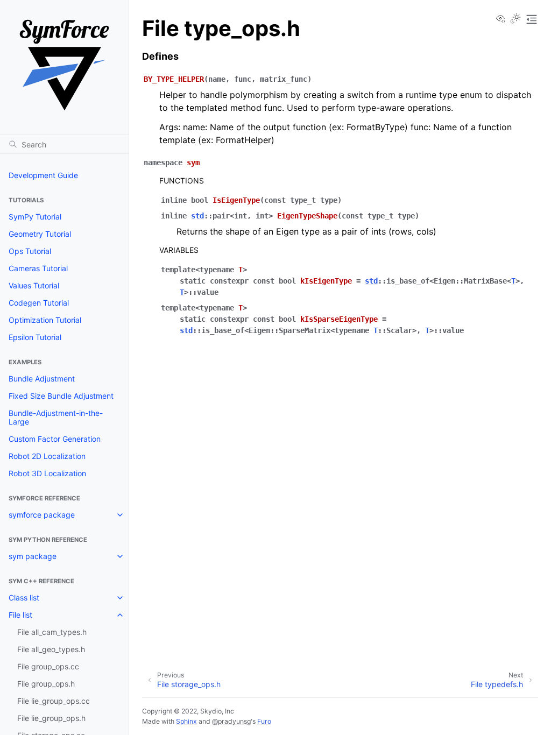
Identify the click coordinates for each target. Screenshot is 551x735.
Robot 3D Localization (47, 473)
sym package (32, 556)
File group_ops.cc (48, 666)
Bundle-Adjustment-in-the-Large (56, 417)
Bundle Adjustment (42, 378)
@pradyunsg (231, 721)
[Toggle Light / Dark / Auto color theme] (515, 19)
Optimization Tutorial (45, 319)
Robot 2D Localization (47, 456)
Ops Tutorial (30, 251)
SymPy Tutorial (35, 216)
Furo (264, 721)
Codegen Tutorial (39, 302)
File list (20, 614)
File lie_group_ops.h (51, 718)
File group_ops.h (46, 683)
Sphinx (186, 721)
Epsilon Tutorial (35, 337)
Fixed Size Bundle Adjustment (61, 395)
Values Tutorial (34, 285)
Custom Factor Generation (55, 438)
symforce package (42, 514)
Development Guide (43, 175)
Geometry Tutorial (40, 233)
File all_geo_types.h (51, 649)
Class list (24, 597)
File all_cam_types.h (52, 632)
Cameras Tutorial (38, 268)
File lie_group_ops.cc (53, 700)
